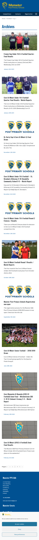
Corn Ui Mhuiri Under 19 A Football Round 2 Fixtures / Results (19, 219)
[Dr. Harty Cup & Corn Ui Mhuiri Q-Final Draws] (19, 126)
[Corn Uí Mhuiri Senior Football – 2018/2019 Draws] (19, 335)
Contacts (18, 14)
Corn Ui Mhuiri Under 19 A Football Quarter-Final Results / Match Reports (18, 98)
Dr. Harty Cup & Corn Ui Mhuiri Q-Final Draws (17, 138)
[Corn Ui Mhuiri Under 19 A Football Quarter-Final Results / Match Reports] (19, 85)
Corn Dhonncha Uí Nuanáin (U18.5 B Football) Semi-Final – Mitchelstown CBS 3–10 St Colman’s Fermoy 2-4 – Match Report (18, 398)
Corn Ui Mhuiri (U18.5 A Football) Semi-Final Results (18, 443)
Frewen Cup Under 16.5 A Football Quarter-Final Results (19, 55)
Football (9, 18)
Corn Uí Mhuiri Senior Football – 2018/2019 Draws (19, 351)
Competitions (7, 14)
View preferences (19, 534)
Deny (19, 529)
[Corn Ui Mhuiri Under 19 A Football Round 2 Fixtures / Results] (19, 207)
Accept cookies (19, 524)
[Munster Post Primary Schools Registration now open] (19, 291)
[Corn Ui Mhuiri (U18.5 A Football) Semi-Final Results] (19, 430)
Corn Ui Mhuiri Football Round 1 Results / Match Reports (19, 263)
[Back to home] (13, 6)
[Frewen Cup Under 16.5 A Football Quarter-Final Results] (19, 41)
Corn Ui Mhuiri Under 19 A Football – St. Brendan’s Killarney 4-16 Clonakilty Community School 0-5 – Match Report (18, 179)
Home (3, 18)
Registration (28, 14)
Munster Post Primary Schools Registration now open (19, 302)
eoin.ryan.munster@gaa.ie (10, 500)
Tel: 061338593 (6, 497)
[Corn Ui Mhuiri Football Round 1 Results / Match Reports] (19, 249)
